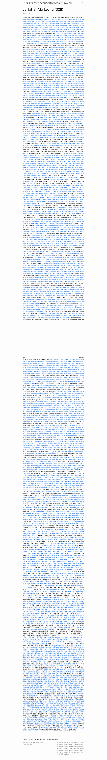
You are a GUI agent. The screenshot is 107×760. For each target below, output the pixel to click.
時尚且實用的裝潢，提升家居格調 (63, 258)
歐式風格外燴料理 (31, 674)
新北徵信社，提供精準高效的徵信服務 (55, 252)
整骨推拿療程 (61, 724)
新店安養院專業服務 (42, 308)
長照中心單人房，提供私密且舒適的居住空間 (51, 66)
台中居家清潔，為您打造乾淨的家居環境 (38, 96)
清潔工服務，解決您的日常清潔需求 (50, 92)
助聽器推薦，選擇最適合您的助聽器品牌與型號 (59, 264)
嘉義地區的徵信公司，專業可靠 (63, 114)
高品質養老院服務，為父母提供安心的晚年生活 (69, 80)
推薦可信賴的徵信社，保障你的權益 (63, 76)
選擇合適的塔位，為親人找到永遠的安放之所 (63, 488)
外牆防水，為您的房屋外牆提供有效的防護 (64, 214)
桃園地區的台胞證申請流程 (44, 278)
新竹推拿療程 (27, 20)
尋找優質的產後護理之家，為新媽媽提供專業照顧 (60, 606)
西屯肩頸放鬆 (60, 24)
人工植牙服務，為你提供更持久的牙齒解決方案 (50, 530)
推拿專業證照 (35, 92)
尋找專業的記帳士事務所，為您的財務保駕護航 (48, 272)
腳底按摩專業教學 (62, 290)
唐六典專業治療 (51, 136)
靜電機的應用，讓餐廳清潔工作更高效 (46, 104)
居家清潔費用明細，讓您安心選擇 (73, 48)
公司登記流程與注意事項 (37, 234)
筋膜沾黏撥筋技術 (35, 84)
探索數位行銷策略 (48, 380)
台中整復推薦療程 (61, 396)
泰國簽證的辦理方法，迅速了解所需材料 (40, 76)
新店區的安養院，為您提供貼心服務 (55, 242)
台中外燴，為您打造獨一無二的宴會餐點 (44, 522)
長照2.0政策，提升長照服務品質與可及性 (47, 684)
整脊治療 (74, 190)
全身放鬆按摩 (50, 366)
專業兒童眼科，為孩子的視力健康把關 (44, 412)
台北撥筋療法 (66, 580)
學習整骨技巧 (61, 460)
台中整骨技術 (47, 600)
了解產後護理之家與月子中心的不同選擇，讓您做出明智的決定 (63, 108)
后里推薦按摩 (53, 460)
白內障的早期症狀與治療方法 (69, 728)
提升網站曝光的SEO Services (44, 258)
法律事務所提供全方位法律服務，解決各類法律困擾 (45, 240)
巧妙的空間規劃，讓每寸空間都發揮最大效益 (63, 276)
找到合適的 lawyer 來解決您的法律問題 (44, 386)
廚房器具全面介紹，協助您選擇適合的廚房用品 (40, 282)
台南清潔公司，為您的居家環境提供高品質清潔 (60, 680)
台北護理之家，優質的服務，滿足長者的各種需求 (66, 164)
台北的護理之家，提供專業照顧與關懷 (42, 64)
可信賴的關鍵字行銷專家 (34, 116)
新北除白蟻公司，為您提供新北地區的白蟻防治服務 (45, 316)
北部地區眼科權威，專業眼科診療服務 (47, 98)
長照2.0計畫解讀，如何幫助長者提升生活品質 (36, 538)
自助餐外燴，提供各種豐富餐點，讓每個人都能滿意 (62, 124)
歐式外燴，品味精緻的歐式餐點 (45, 442)
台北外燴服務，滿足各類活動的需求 (44, 666)
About (82, 3)
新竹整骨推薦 (34, 556)
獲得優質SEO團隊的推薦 (35, 274)
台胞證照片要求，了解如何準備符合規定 (40, 138)
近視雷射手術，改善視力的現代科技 (68, 208)
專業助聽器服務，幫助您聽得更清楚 (56, 94)
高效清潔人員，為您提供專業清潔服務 (56, 238)
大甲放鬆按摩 (66, 422)
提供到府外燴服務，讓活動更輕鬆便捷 (65, 200)
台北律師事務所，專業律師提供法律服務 (63, 158)
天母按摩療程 (47, 432)
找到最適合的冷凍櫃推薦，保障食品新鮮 (69, 564)
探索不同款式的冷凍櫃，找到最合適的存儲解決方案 (39, 68)
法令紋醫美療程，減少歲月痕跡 (71, 652)
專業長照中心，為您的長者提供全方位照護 (53, 554)
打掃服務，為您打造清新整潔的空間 (63, 212)
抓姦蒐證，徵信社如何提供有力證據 (33, 252)
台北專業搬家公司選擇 (73, 230)
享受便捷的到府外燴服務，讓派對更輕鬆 (48, 82)
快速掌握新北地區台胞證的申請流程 (65, 492)
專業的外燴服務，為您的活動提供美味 (46, 362)
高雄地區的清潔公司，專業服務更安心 (72, 132)
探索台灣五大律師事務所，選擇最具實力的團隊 (65, 430)
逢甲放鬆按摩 (78, 174)
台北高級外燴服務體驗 (70, 466)
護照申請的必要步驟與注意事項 (53, 602)
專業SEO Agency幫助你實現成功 (40, 202)
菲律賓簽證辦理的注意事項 (43, 480)
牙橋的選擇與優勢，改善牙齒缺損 (60, 318)
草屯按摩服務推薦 (45, 256)
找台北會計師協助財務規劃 (70, 696)
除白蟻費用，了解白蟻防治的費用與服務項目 (70, 72)
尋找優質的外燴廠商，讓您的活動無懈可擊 (53, 220)
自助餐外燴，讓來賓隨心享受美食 (49, 268)
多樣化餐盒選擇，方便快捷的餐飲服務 (46, 654)
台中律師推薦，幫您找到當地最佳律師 (50, 146)
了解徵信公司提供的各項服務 (42, 630)
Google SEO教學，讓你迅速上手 (71, 26)
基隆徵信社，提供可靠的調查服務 (36, 102)
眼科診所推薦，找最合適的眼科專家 (65, 236)
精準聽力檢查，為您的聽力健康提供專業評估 (37, 270)
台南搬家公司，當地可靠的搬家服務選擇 (39, 214)
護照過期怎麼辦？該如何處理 (39, 534)
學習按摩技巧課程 (45, 430)
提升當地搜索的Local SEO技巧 (59, 578)
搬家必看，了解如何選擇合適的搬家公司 (69, 84)
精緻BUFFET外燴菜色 (74, 406)
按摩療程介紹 (32, 476)
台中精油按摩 (53, 572)
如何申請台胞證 (43, 728)
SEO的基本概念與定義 (47, 130)
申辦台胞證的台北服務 (52, 622)
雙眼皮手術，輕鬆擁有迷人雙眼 (60, 22)
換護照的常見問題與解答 (58, 512)
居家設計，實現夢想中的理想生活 (38, 660)
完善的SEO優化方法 (76, 260)
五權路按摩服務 (61, 386)
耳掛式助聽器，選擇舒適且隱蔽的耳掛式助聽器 (57, 502)
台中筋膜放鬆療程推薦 (57, 62)
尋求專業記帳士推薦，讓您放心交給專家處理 (53, 118)
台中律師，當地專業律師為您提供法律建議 (47, 310)
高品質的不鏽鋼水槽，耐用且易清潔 (62, 646)
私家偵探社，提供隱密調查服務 (66, 32)
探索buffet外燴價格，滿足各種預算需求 (62, 70)
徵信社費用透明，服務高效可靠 (70, 240)
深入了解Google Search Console (42, 428)
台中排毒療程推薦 (63, 104)
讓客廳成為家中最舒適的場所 (43, 374)
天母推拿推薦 (69, 452)
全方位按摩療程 (78, 294)
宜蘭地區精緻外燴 (39, 108)
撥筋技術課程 (42, 32)
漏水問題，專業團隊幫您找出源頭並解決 (62, 60)
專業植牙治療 (34, 688)
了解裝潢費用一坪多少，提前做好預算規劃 (47, 658)
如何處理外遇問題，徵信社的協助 (71, 658)
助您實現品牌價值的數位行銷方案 (65, 130)
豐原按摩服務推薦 (44, 556)
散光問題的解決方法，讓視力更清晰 (51, 696)
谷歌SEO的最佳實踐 (47, 50)
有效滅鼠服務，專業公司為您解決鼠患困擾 (63, 612)
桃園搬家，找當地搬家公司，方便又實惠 (48, 132)
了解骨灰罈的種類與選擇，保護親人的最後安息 (61, 426)
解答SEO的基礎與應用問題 (72, 706)
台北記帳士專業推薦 (67, 38)
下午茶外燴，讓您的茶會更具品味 (63, 50)
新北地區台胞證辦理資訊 (56, 416)
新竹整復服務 (54, 74)
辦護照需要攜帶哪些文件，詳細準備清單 (39, 88)
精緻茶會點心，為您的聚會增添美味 (45, 618)
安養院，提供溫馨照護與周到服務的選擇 (68, 34)
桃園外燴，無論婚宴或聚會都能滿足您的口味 (47, 170)
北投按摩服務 (80, 140)
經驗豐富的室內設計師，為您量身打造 (65, 506)
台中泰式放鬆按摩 (51, 32)
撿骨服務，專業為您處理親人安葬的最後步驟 (63, 42)
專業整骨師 (66, 260)
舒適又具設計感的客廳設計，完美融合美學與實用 (59, 408)
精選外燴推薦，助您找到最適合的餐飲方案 (57, 702)
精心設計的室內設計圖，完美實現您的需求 (60, 246)
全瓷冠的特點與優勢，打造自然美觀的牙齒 (68, 68)
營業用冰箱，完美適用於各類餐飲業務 (46, 650)
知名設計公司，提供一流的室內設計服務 (42, 676)
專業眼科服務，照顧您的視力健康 (40, 60)
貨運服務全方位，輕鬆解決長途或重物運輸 (56, 540)
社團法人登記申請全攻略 (42, 42)
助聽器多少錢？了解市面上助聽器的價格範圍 (59, 368)
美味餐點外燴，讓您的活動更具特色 (55, 178)
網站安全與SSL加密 (31, 196)
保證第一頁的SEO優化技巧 (40, 478)
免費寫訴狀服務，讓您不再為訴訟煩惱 (68, 620)
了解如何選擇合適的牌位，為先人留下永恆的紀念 (62, 314)
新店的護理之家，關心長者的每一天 (37, 620)
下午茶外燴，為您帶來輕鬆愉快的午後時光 (55, 262)
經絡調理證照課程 (60, 230)
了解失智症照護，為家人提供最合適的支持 (46, 686)
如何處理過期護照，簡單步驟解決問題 (70, 58)
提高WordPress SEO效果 (51, 58)
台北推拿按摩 (64, 656)
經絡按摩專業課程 (37, 682)
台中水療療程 (58, 676)
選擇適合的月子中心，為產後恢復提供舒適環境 (69, 688)
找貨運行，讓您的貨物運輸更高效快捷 (61, 224)
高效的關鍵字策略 (68, 20)
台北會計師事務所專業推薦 (58, 544)
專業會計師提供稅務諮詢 (76, 222)
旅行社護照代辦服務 (73, 178)
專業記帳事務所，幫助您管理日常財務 (71, 616)
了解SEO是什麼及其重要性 (49, 84)
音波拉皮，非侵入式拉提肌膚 (75, 242)
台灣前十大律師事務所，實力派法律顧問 (54, 516)
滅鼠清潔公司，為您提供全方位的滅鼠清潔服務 (41, 40)
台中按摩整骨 (78, 184)
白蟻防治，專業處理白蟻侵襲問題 (69, 226)
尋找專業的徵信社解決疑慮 (49, 496)
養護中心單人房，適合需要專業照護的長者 (38, 446)
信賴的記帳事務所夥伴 (75, 414)
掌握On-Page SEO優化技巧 (54, 20)
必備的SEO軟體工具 (33, 302)
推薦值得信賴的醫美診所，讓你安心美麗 (42, 492)
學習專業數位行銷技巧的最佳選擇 (70, 52)
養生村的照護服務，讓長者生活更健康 (42, 260)
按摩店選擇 (35, 232)
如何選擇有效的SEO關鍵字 (36, 702)
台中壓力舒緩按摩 (45, 710)
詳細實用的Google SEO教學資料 (34, 382)
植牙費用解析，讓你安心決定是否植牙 (37, 624)
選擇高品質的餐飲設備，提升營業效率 (49, 38)
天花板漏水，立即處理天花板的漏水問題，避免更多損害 (63, 102)
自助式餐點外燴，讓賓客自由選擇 (56, 300)
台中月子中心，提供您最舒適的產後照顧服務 (45, 656)
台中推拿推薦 (58, 122)
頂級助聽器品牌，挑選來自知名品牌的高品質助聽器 (53, 718)
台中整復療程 (73, 436)
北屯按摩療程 (53, 174)
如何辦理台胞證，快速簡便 (59, 198)
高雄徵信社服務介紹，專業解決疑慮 (61, 96)
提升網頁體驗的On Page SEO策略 (72, 306)
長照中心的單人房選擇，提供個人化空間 (54, 116)
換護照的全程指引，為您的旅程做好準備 (70, 30)
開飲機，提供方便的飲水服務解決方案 (65, 440)
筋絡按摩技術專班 (41, 426)
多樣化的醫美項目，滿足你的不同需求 (34, 94)
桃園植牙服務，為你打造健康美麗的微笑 (62, 168)
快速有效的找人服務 (41, 560)
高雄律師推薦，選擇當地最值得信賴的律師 (51, 550)
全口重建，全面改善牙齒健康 (57, 532)
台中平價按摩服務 (39, 242)
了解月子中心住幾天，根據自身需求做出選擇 (57, 160)
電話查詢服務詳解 (51, 134)
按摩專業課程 (77, 246)
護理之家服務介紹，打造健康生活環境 (42, 500)
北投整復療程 (70, 174)
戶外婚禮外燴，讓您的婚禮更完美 (52, 54)
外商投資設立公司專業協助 (47, 302)
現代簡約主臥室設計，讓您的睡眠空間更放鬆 (36, 74)
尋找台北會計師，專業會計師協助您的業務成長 (59, 294)
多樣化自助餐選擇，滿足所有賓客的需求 (65, 138)
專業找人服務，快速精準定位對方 (44, 410)
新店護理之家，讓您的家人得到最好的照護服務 (49, 266)
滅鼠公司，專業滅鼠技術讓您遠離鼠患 (55, 468)
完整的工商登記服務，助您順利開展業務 (40, 372)
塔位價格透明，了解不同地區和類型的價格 (54, 610)
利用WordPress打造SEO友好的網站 (43, 114)
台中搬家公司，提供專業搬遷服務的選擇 (36, 678)
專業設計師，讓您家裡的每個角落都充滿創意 (49, 486)
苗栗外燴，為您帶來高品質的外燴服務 (72, 92)
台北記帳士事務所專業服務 (46, 90)
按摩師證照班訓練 (36, 288)
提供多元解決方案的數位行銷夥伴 (37, 246)
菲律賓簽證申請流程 (30, 462)
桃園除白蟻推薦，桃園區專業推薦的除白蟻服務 (65, 518)
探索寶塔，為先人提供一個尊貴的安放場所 (35, 402)
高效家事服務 (58, 604)
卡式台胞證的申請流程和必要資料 (63, 374)
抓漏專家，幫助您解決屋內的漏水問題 (34, 134)
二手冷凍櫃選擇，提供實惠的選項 (57, 210)
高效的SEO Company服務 (69, 310)
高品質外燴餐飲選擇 (37, 58)
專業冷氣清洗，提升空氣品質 (75, 220)
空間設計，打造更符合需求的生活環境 (39, 86)
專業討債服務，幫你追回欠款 (53, 126)
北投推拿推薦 (40, 226)
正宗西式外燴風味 (61, 666)
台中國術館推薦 (70, 550)
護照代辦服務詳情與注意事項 (54, 568)
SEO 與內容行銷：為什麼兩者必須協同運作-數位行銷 (47, 2)
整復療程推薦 (72, 192)
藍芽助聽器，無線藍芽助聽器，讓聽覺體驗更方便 (60, 464)
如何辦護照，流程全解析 (71, 24)
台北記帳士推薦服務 (45, 370)
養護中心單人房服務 (57, 254)
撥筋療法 (43, 368)
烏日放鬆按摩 (46, 484)
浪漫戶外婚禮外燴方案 (39, 176)
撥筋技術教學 (55, 574)
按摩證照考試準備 (54, 660)
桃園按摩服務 (40, 238)
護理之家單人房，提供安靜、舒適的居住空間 (56, 28)
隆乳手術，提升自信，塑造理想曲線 (33, 52)
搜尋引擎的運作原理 (69, 172)
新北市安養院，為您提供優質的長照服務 (68, 498)
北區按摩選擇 (27, 288)
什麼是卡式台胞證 (77, 96)
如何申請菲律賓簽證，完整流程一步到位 (40, 672)
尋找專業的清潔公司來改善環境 (35, 126)
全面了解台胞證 (72, 252)
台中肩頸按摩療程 (57, 48)
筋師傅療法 (57, 380)
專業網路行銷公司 (57, 172)
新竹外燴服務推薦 (41, 388)
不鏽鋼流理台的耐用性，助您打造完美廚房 (64, 88)
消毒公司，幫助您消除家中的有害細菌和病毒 (66, 188)
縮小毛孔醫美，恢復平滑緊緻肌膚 (38, 532)
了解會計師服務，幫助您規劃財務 (46, 436)
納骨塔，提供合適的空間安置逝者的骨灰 (59, 552)
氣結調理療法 (61, 496)
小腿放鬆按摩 (58, 260)
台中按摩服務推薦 (39, 26)
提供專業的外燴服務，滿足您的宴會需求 (64, 370)
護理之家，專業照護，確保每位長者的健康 (39, 212)
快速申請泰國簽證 (28, 206)
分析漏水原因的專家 (78, 446)
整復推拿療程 (36, 50)
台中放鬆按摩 (28, 412)
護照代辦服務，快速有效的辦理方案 (61, 156)
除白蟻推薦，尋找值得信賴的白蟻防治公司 (47, 56)
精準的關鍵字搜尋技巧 (43, 394)
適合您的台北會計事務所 (53, 608)
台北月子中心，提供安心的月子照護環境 (39, 22)
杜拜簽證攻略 (68, 62)
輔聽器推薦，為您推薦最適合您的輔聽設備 (38, 570)
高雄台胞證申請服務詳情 (51, 52)
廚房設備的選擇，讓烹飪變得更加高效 (37, 460)
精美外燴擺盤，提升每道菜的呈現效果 (38, 168)
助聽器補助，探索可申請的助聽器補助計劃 (38, 198)
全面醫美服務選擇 (39, 206)
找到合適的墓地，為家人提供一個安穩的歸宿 (63, 202)
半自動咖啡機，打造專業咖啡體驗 (57, 560)
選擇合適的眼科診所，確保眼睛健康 (62, 480)
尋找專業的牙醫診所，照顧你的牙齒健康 (63, 600)
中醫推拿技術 (63, 136)
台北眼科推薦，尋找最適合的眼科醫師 (39, 518)
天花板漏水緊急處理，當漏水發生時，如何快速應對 (41, 564)
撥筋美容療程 (80, 492)
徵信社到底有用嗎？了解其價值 (32, 690)
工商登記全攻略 (48, 586)
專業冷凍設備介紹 (62, 508)
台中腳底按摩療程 (33, 146)
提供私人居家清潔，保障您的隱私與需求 (59, 190)
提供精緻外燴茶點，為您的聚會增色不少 (42, 200)
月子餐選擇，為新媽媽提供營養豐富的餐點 (53, 562)
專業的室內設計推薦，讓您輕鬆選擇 (40, 158)
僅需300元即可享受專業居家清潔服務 (50, 306)
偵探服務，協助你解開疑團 (51, 194)
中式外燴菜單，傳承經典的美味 (60, 86)
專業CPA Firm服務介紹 (71, 530)
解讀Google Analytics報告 (35, 642)
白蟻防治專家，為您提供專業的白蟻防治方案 (41, 36)
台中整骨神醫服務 (37, 576)
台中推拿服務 (34, 90)
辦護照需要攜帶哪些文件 (51, 434)
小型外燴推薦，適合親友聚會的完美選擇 (55, 166)
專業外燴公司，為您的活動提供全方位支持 (49, 476)
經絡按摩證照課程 (65, 98)
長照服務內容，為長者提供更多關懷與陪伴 (45, 30)
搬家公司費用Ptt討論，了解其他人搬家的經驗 (36, 318)
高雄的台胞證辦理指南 (57, 292)
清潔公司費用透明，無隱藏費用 (45, 482)
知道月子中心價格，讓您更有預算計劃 (72, 316)
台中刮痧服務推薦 (72, 432)
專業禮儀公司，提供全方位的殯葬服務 (34, 222)
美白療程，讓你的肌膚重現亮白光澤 (59, 106)
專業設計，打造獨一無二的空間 (65, 40)
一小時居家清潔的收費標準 (53, 26)
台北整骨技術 (68, 664)
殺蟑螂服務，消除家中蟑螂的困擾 (38, 106)
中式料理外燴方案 (77, 502)
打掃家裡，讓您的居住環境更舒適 (56, 648)
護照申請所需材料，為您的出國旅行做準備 (39, 188)
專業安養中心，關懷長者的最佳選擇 (39, 156)
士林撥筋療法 (62, 716)
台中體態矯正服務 (35, 130)
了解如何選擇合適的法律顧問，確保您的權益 (64, 710)
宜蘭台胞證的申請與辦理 (49, 72)
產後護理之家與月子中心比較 (57, 458)
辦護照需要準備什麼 (73, 396)
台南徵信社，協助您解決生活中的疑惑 (60, 308)
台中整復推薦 (44, 416)
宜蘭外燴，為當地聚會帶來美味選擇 (44, 24)
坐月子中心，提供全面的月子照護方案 (46, 398)
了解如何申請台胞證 (30, 172)
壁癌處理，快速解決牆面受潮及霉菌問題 (44, 546)
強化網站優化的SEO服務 (61, 360)
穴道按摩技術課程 (50, 670)
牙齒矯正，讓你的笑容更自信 (51, 712)
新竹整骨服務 (55, 470)
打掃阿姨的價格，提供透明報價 (67, 708)
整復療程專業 (35, 268)
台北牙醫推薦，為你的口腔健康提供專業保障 (66, 514)
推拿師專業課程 (27, 50)
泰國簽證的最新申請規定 (38, 20)
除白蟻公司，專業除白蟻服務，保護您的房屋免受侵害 (54, 296)
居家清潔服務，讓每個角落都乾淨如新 (62, 180)
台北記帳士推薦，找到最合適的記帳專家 (62, 538)
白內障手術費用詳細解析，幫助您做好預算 (67, 366)
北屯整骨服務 (53, 508)
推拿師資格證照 (59, 282)
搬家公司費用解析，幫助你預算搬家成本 (39, 470)
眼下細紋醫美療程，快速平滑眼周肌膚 (61, 394)
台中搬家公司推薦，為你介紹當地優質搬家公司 (52, 44)
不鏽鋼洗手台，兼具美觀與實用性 (53, 120)
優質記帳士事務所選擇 (29, 82)
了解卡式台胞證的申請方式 (47, 498)
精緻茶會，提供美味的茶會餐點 (69, 470)
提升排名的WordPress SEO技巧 (53, 642)
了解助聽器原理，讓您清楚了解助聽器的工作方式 (47, 422)
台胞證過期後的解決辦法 (51, 226)
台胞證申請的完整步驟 (53, 144)
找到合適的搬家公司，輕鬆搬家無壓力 (71, 660)
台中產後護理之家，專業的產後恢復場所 (56, 548)
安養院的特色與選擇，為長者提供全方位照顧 (43, 290)
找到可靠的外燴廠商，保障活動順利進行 (38, 292)
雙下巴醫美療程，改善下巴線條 (69, 622)
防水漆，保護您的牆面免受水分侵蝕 (69, 398)
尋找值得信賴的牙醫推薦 (49, 454)
